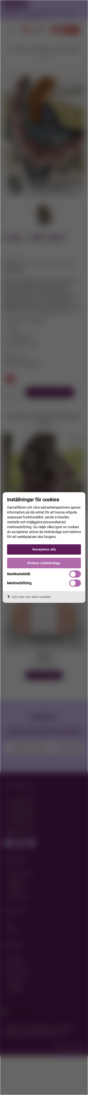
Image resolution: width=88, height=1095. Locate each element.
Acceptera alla (44, 549)
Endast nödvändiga (44, 563)
